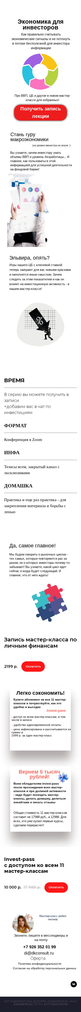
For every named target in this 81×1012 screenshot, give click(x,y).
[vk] (74, 984)
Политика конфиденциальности (39, 963)
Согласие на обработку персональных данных (44, 968)
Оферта (38, 958)
